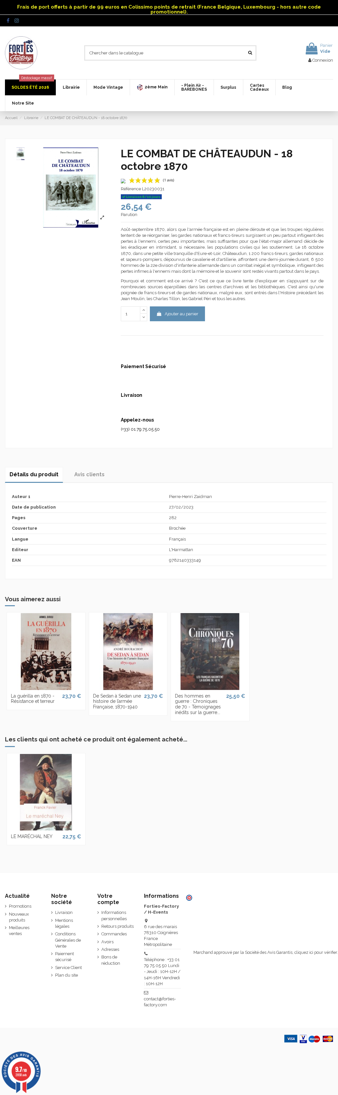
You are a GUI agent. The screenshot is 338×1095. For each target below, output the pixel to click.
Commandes (114, 933)
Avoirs (107, 941)
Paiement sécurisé (64, 956)
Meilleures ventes (19, 930)
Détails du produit (34, 474)
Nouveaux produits (19, 917)
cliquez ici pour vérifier (315, 952)
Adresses (110, 949)
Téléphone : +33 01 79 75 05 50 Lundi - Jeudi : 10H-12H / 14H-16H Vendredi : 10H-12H (162, 971)
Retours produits (117, 926)
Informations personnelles (114, 915)
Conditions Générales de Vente (68, 939)
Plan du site (66, 975)
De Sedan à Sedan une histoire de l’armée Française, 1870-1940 (117, 701)
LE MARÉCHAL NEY (31, 836)
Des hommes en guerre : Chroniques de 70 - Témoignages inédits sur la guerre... (198, 704)
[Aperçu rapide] (46, 687)
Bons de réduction (110, 959)
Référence (131, 188)
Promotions (20, 906)
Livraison (64, 912)
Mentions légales (64, 923)
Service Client (68, 967)
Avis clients (89, 474)
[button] (152, 87)
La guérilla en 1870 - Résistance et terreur (32, 698)
